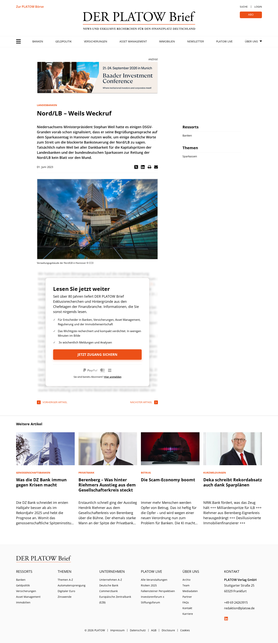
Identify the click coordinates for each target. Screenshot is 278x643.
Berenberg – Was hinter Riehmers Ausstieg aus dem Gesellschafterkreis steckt (107, 485)
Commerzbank (108, 591)
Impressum (117, 630)
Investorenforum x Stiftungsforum (152, 599)
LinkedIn (226, 618)
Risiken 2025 (149, 585)
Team (185, 585)
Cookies (185, 630)
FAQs (185, 602)
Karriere (187, 614)
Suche (244, 6)
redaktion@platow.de (239, 608)
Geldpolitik (63, 41)
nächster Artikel (141, 402)
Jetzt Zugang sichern (97, 354)
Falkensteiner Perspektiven (158, 591)
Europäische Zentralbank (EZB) (115, 599)
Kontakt (187, 608)
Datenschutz (138, 630)
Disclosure (168, 630)
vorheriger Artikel (55, 402)
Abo (251, 14)
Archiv (186, 579)
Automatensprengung (71, 585)
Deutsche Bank (108, 585)
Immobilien (167, 41)
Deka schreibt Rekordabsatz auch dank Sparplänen (232, 482)
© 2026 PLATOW (95, 630)
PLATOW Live (224, 41)
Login (258, 6)
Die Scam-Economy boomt (168, 479)
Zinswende (64, 597)
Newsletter (195, 41)
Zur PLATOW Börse (30, 7)
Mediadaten (190, 591)
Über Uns (251, 41)
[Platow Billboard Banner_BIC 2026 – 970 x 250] (97, 78)
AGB (153, 630)
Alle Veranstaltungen (154, 579)
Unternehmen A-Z (110, 579)
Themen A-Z (65, 579)
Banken (37, 41)
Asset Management (133, 41)
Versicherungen (95, 41)
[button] (136, 167)
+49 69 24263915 (236, 602)
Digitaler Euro (66, 591)
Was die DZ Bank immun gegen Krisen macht (41, 482)
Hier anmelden (112, 376)
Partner (187, 597)
